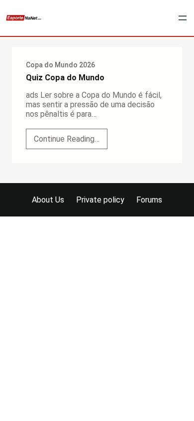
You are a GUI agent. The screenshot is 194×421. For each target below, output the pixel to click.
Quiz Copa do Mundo (65, 77)
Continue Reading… (70, 141)
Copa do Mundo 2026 (60, 65)
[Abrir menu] (183, 18)
